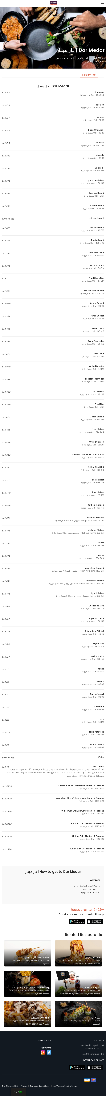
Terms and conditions (40, 1086)
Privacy (24, 1086)
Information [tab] (89, 74)
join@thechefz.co (90, 1054)
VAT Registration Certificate (65, 1086)
